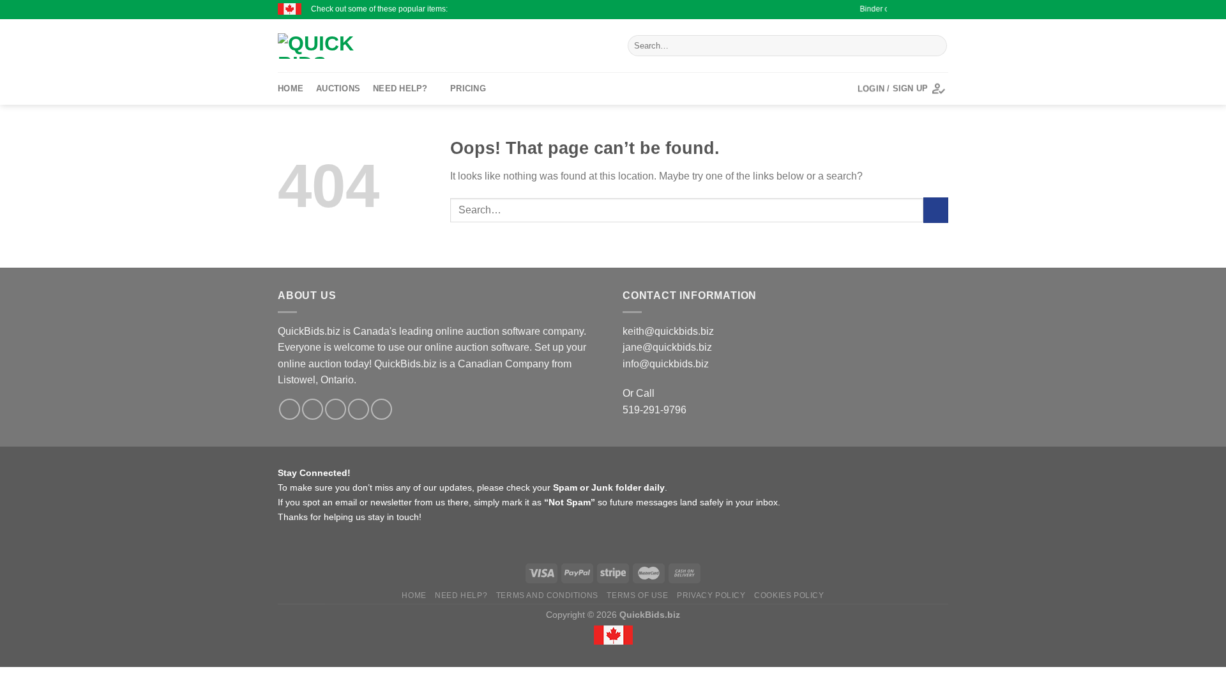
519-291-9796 (654, 409)
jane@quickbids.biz (667, 347)
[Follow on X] (917, 9)
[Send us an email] (930, 9)
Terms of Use (637, 595)
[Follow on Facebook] (893, 9)
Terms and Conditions (547, 595)
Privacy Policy (711, 595)
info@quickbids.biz (666, 363)
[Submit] (935, 46)
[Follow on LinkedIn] (942, 9)
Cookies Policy (789, 595)
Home (290, 88)
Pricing (468, 88)
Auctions (338, 88)
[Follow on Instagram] (905, 9)
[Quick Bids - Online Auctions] (389, 46)
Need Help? (400, 88)
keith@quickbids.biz (668, 331)
